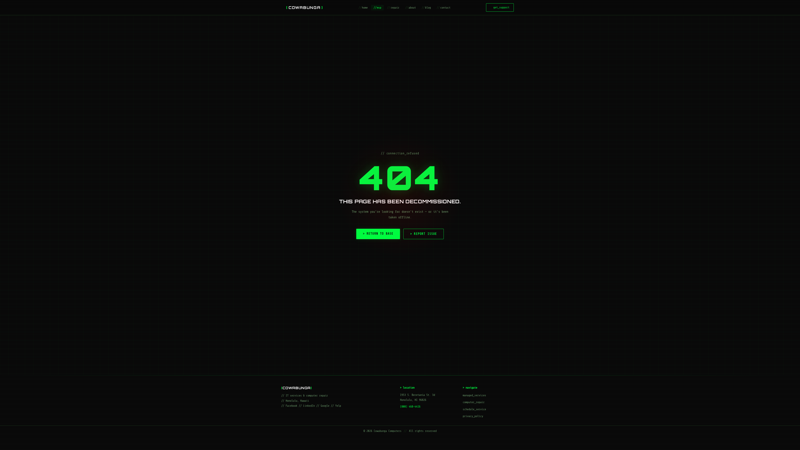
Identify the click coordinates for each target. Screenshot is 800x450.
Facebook (291, 405)
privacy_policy (473, 416)
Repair (393, 7)
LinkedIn (309, 405)
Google (325, 405)
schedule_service (474, 409)
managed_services (474, 395)
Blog (426, 7)
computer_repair (474, 402)
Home (363, 7)
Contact (443, 7)
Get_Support (499, 7)
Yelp (338, 405)
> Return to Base (378, 233)
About (410, 7)
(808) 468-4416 (410, 406)
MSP (377, 7)
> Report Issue (423, 233)
